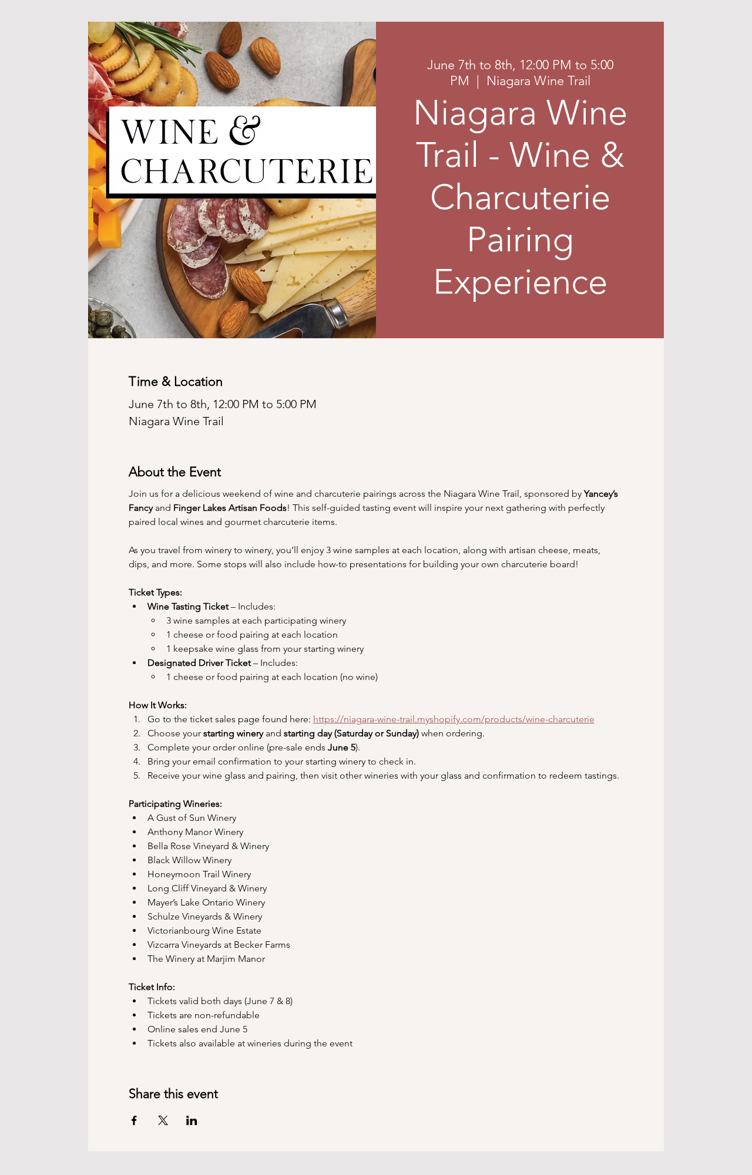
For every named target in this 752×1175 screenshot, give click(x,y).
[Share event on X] (163, 1120)
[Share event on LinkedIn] (191, 1120)
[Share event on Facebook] (134, 1120)
